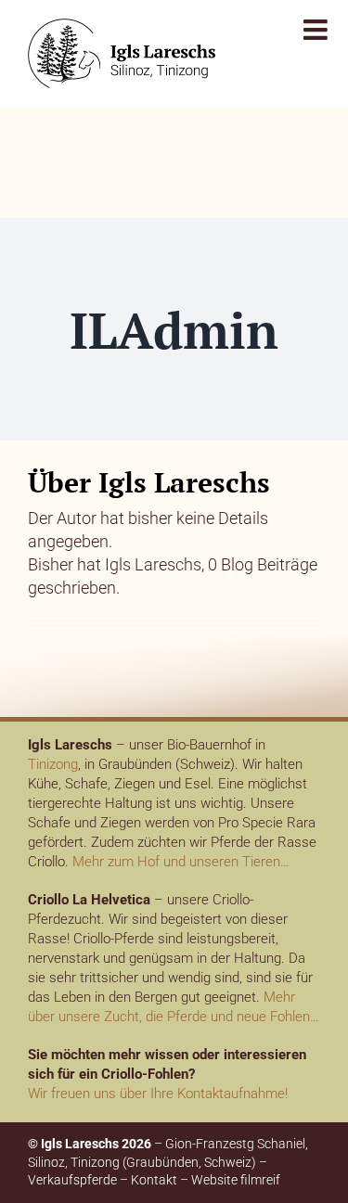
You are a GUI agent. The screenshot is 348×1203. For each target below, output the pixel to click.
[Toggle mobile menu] (317, 30)
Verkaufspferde (72, 1179)
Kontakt (154, 1179)
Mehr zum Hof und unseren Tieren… (181, 861)
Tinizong (53, 764)
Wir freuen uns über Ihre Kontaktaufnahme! (158, 1093)
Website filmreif (235, 1179)
